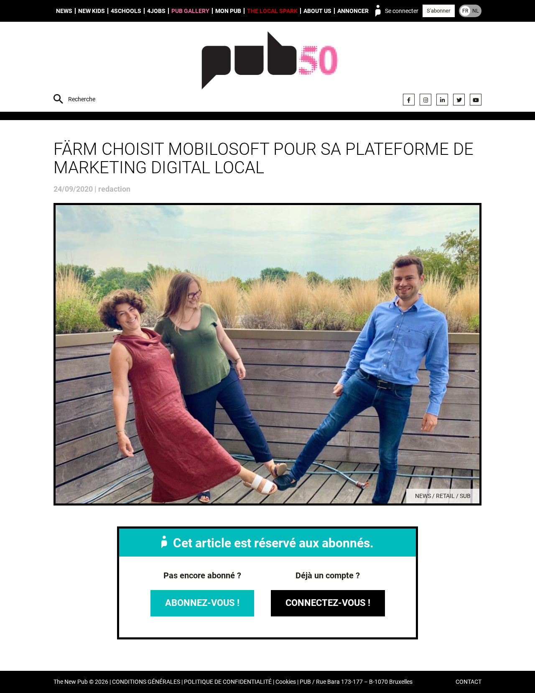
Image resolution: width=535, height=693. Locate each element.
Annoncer (353, 11)
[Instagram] (425, 99)
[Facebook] (409, 99)
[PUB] (270, 67)
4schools (126, 11)
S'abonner (438, 11)
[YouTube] (476, 99)
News (64, 11)
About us (317, 11)
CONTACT (469, 682)
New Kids (91, 11)
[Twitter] (459, 99)
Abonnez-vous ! (202, 603)
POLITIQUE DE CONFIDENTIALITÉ (228, 682)
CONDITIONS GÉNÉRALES (146, 682)
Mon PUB (228, 11)
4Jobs (156, 11)
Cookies (285, 682)
